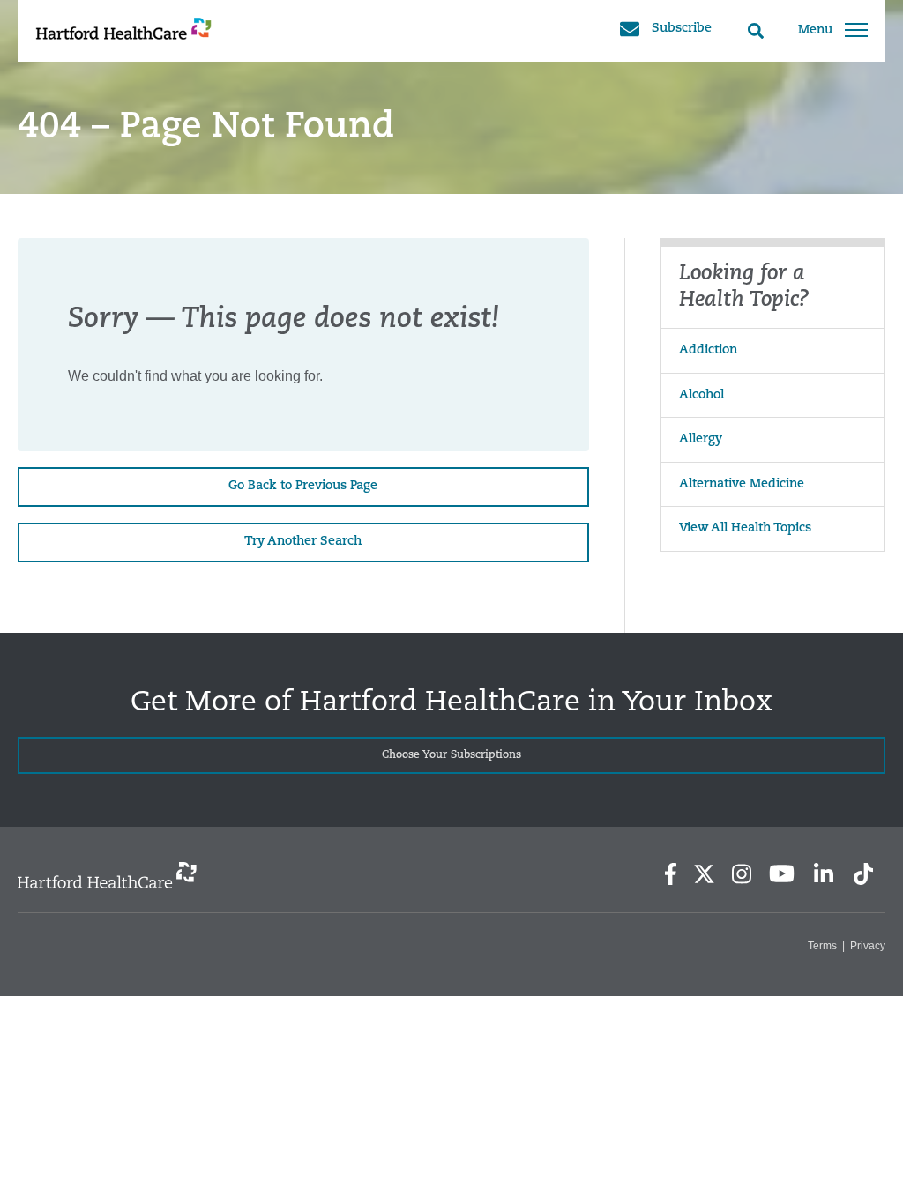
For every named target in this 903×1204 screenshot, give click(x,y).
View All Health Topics (745, 528)
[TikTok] (863, 874)
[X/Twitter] (703, 874)
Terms (822, 946)
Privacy (867, 946)
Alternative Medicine (741, 484)
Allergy (700, 439)
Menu (815, 30)
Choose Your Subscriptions (451, 755)
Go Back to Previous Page (302, 486)
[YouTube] (782, 873)
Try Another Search (303, 541)
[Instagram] (741, 874)
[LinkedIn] (823, 874)
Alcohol (701, 395)
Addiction (708, 350)
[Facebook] (670, 874)
